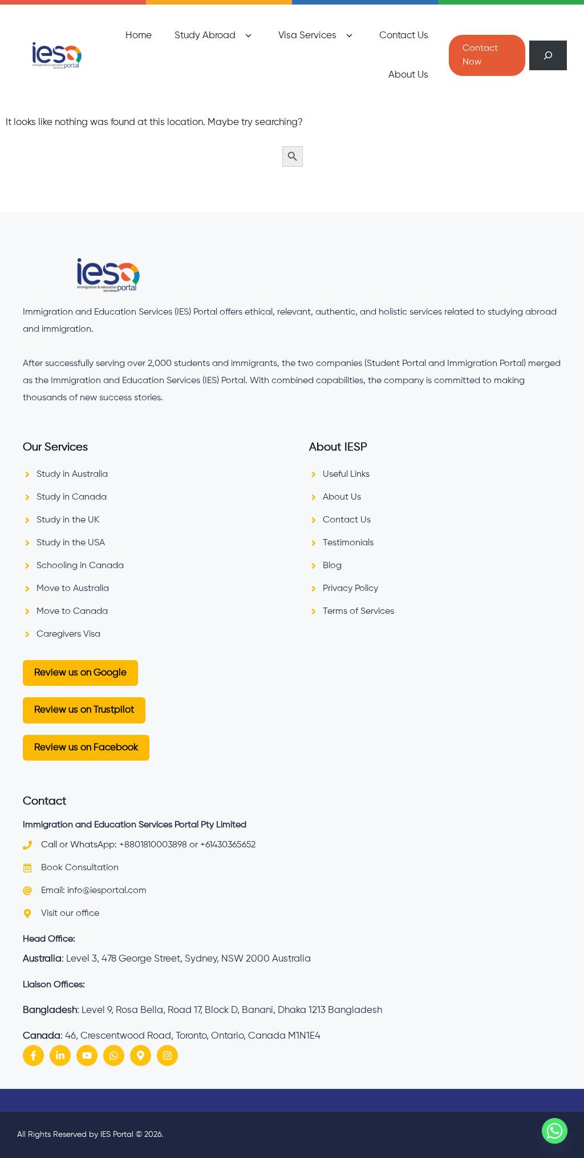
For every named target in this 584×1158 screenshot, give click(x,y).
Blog (332, 565)
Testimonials (348, 543)
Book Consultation (80, 867)
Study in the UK (67, 520)
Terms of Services (358, 611)
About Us (408, 75)
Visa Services (307, 36)
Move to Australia (72, 588)
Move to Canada (72, 611)
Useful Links (346, 474)
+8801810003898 (153, 845)
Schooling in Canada (80, 565)
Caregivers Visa (68, 634)
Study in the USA (70, 543)
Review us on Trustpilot (84, 710)
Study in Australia (72, 474)
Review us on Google (80, 673)
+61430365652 (228, 845)
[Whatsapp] (554, 1131)
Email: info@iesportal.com (94, 890)
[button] (248, 36)
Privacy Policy (350, 588)
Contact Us (403, 36)
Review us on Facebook (86, 748)
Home (138, 36)
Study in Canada (71, 497)
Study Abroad (205, 36)
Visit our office (70, 913)
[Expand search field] (548, 56)
